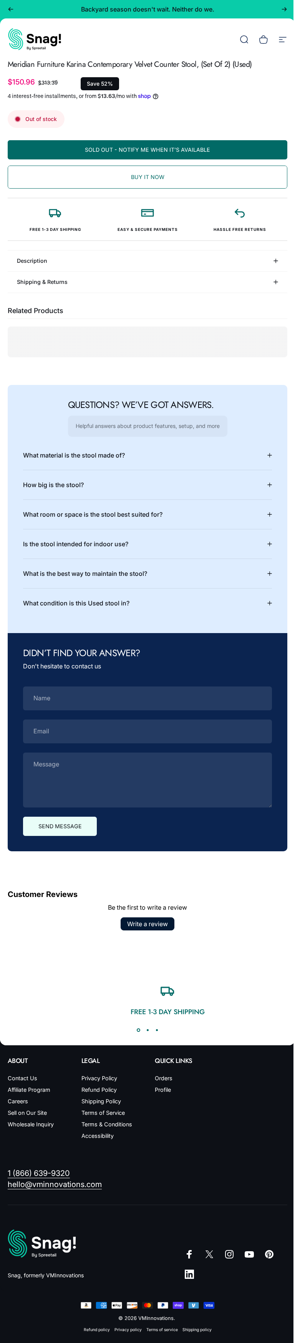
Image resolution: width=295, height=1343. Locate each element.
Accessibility (96, 1135)
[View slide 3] (154, 1030)
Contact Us (22, 1078)
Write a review (144, 924)
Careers (18, 1101)
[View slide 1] (135, 1030)
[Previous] (10, 9)
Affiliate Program (29, 1089)
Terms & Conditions (105, 1124)
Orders (161, 1078)
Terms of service (159, 1329)
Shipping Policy (99, 1101)
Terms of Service (101, 1112)
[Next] (284, 9)
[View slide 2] (144, 1030)
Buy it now (147, 177)
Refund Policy (97, 1089)
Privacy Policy (98, 1078)
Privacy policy (125, 1329)
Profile (160, 1089)
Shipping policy (194, 1329)
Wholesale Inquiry (31, 1124)
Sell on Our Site (27, 1112)
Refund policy (94, 1329)
